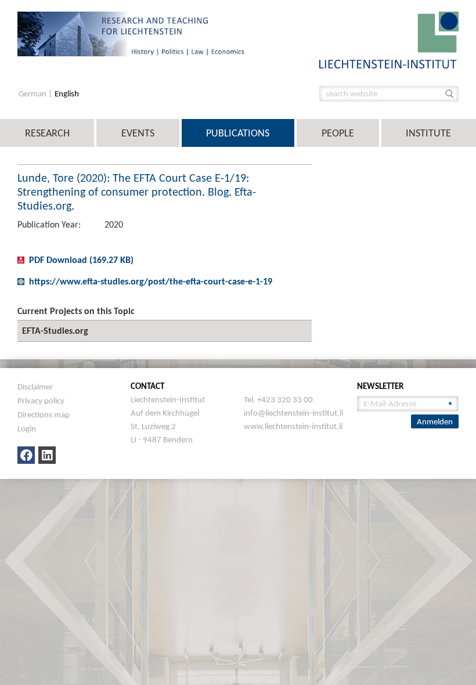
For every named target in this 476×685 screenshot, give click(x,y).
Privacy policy (40, 400)
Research (47, 133)
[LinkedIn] (47, 455)
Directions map (43, 414)
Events (137, 133)
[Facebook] (26, 455)
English (67, 93)
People (338, 133)
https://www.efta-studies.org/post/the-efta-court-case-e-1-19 (150, 281)
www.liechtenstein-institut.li (293, 426)
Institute (428, 133)
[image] (389, 39)
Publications (237, 133)
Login (26, 428)
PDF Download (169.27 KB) (81, 259)
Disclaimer (35, 386)
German (33, 93)
